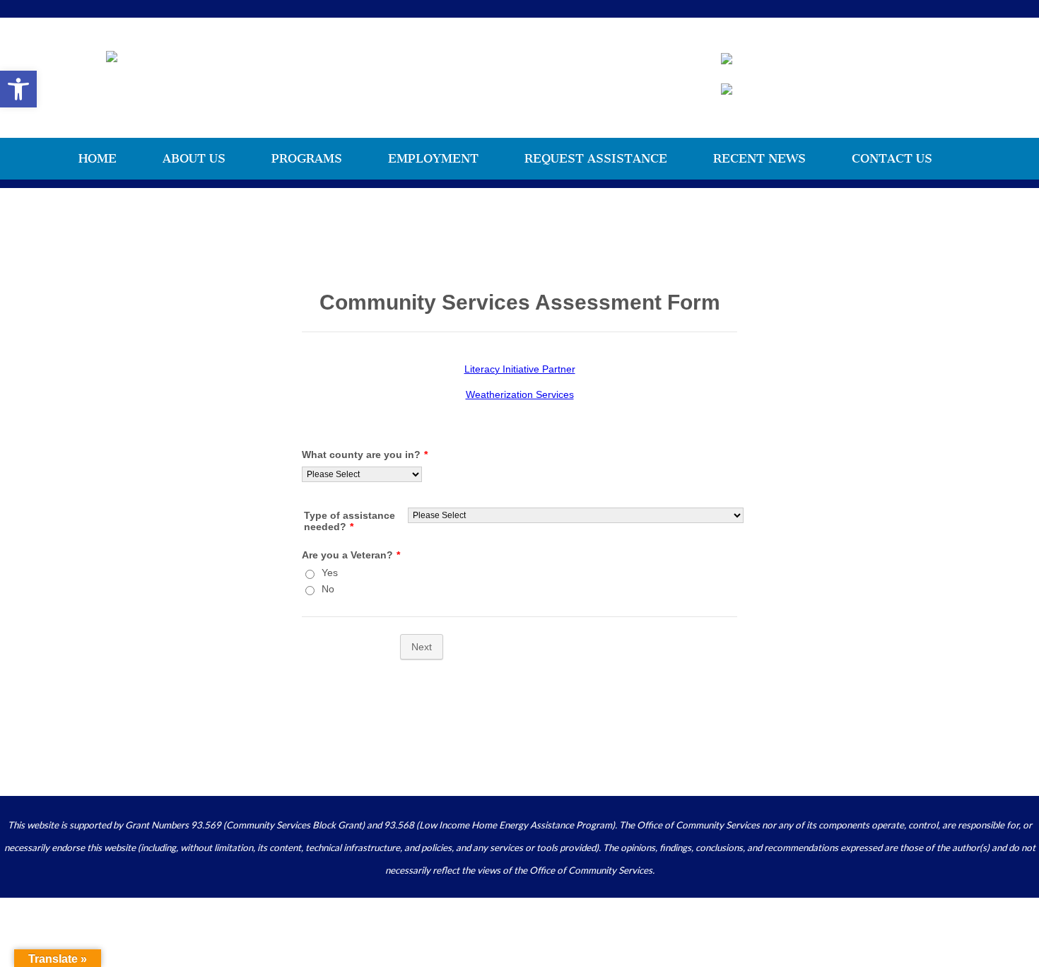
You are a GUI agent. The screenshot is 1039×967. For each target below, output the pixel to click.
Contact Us (892, 158)
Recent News (759, 158)
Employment (433, 158)
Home (97, 158)
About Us (194, 158)
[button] (18, 89)
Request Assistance (595, 158)
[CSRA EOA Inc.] (111, 56)
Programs (306, 158)
